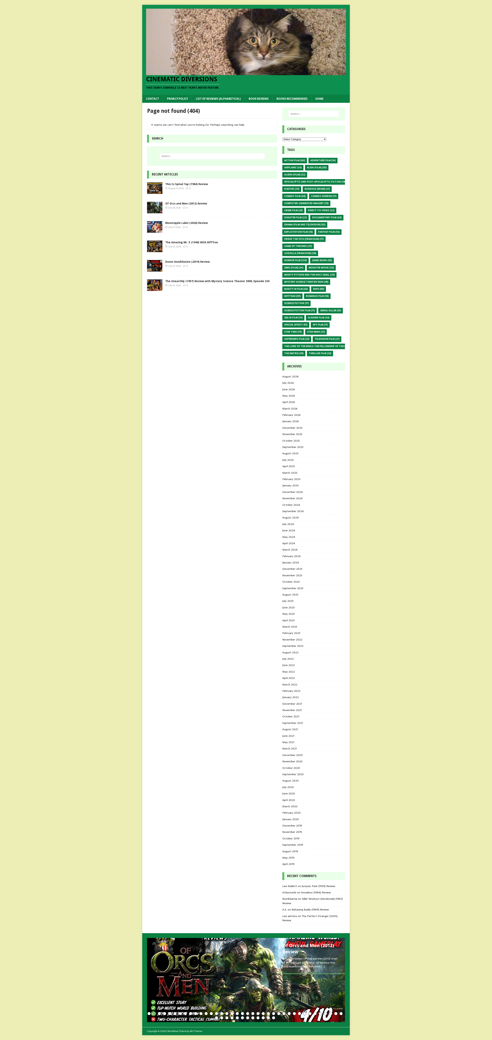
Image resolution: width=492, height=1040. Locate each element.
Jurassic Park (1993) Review (318, 886)
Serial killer (330, 310)
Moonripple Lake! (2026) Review (186, 222)
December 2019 (292, 825)
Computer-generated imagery (306, 203)
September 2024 (293, 511)
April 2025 (288, 466)
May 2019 (288, 858)
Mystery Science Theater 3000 (306, 282)
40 (221, 1017)
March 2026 (290, 408)
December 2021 (292, 704)
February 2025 (291, 479)
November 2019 (292, 832)
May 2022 (288, 672)
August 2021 (290, 729)
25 (273, 1013)
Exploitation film (298, 232)
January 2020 (290, 819)
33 (315, 1013)
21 (252, 1013)
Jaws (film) (293, 268)
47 (258, 1017)
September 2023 (292, 588)
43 (237, 1017)
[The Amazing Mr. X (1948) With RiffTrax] (154, 250)
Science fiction (296, 303)
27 (284, 1013)
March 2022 (289, 684)
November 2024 (292, 498)
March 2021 (289, 748)
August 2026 (290, 376)
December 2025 (292, 428)
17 (232, 1013)
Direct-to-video (321, 210)
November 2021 (292, 710)
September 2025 (292, 447)
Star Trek (293, 332)
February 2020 (291, 813)
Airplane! (293, 167)
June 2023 (288, 607)
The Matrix (293, 353)
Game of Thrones (298, 246)
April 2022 (288, 678)
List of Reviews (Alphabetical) (218, 99)
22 (258, 1013)
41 (227, 1017)
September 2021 (292, 723)
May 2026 (288, 396)
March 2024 (290, 549)
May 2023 (288, 614)
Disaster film (295, 217)
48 (263, 1017)
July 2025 (288, 460)
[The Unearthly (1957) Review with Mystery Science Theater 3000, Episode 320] (154, 289)
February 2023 (291, 633)
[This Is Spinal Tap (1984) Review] (154, 192)
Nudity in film (296, 289)
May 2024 (288, 537)
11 (201, 1013)
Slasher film (318, 318)
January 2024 (290, 562)
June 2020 (288, 793)
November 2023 (292, 575)
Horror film (295, 260)
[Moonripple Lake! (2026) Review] (154, 230)
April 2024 (288, 543)
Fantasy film (329, 232)
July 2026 (288, 383)
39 (216, 1017)
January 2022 (290, 697)
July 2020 (288, 787)
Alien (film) (317, 167)
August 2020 (290, 780)
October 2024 (291, 505)
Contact (152, 99)
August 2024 (290, 517)
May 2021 (288, 742)
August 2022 (290, 652)
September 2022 (292, 646)
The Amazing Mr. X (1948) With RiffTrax (191, 242)
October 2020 (291, 768)
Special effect (295, 325)
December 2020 (292, 755)
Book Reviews (259, 99)
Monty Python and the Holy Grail (309, 275)
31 (304, 1013)
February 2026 (291, 415)
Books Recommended (292, 99)
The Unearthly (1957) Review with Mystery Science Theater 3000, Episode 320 (217, 281)
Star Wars (316, 332)
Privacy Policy (177, 99)
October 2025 (291, 441)
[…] (323, 966)
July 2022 (288, 659)
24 (268, 1013)
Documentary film (327, 217)
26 (278, 1013)
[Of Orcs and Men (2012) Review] (154, 211)
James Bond (322, 260)
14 (216, 1013)
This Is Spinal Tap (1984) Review (186, 184)
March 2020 (290, 806)
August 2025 (290, 453)
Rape (318, 289)
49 (268, 1017)
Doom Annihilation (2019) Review (187, 261)
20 (247, 1013)
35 (325, 1013)
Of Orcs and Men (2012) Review (186, 203)
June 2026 (288, 389)
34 (320, 1013)
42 (232, 1017)
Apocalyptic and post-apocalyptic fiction (315, 182)
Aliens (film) (294, 175)
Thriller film (320, 353)
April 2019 (288, 864)
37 (335, 1013)
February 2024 (291, 556)
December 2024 (292, 492)
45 (247, 1017)
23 (263, 1013)
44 (242, 1017)
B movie (291, 189)
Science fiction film (299, 310)
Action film (294, 160)
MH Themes (196, 1031)
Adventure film (323, 160)
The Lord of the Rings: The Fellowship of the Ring (319, 346)
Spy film (320, 325)
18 (237, 1013)
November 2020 (292, 761)
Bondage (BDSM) (317, 189)
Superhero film (296, 339)
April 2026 (288, 402)
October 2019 (290, 838)
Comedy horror (323, 196)
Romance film (317, 296)
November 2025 (292, 434)
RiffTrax (292, 296)
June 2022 (288, 665)
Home (319, 99)
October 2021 (290, 716)
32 (310, 1013)
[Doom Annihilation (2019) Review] (154, 269)
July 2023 (287, 601)
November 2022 (292, 639)
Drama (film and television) (304, 225)
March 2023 (289, 627)
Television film (327, 339)
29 (294, 1013)
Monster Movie (321, 268)
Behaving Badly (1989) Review (310, 909)
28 (289, 1013)
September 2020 (293, 774)
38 (341, 1013)
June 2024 (288, 530)
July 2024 (288, 524)
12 (206, 1013)
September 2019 (292, 845)
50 (273, 1017)
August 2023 (290, 594)
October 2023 (291, 582)
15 (221, 1013)
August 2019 (290, 851)
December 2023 (292, 569)
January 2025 (290, 485)
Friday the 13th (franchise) (304, 239)
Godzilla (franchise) (300, 253)
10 (195, 1013)
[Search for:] (212, 156)
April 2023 (288, 620)
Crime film (293, 210)
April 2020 (288, 800)
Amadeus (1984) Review (316, 892)
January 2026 (290, 421)
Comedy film (295, 196)
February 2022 (291, 691)
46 (252, 1017)
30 (299, 1013)
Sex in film (293, 318)
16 (227, 1013)
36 (330, 1013)
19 (242, 1013)
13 (211, 1013)
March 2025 (289, 473)
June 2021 (288, 736)
